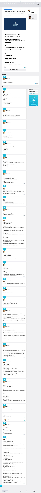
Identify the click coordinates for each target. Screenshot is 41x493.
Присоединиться (34, 105)
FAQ (26, 491)
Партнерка (34, 491)
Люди (20, 491)
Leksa (6, 415)
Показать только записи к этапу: (32, 91)
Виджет (25, 67)
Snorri (6, 78)
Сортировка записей (31, 89)
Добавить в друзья (32, 12)
